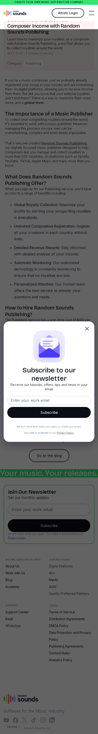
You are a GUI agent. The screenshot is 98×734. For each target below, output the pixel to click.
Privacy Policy (65, 432)
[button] (91, 13)
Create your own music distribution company (49, 2)
